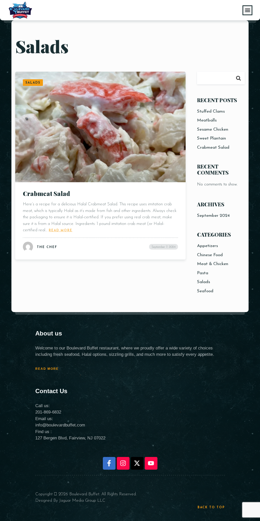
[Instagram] (123, 463)
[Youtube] (151, 463)
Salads (203, 282)
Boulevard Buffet (84, 494)
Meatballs (207, 120)
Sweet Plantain (211, 138)
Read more (60, 230)
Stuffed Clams (211, 111)
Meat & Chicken (212, 264)
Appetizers (207, 246)
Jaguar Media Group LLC (82, 500)
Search (238, 78)
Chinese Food (210, 255)
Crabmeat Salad (46, 193)
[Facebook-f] (109, 463)
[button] (247, 10)
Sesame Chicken (212, 129)
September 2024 (213, 215)
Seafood (205, 291)
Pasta (202, 273)
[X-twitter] (137, 463)
